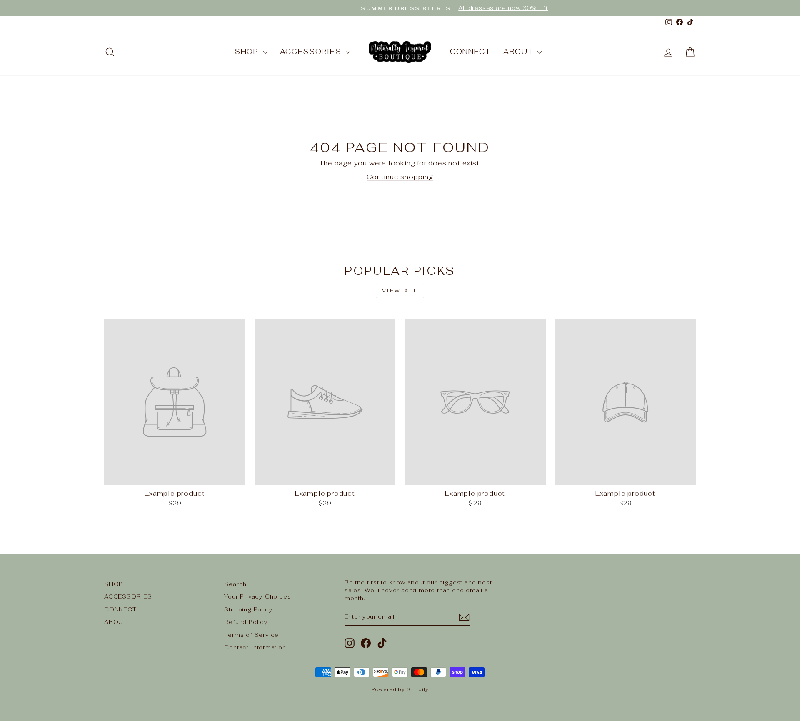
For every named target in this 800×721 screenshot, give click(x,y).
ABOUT (519, 51)
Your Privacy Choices (257, 596)
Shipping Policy (248, 609)
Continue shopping (400, 176)
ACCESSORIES (312, 51)
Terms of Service (251, 635)
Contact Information (255, 647)
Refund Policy (246, 622)
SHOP (248, 51)
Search (235, 584)
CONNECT (470, 51)
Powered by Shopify (400, 689)
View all (400, 290)
